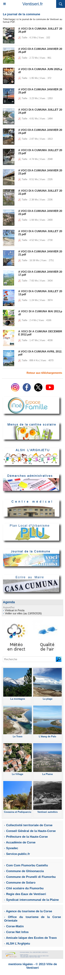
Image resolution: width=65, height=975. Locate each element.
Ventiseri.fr (32, 3)
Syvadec (12, 848)
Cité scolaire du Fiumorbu (25, 888)
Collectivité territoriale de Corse (29, 825)
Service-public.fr (18, 854)
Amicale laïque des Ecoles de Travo (31, 938)
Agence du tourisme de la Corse (29, 911)
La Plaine (47, 774)
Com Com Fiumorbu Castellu (27, 865)
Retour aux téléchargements (44, 372)
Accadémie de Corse (20, 842)
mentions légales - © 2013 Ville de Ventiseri (32, 965)
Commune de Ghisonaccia (25, 871)
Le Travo (17, 736)
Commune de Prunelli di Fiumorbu (31, 877)
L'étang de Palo (47, 736)
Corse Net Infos (17, 932)
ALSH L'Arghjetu (18, 943)
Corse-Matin (15, 926)
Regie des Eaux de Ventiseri (26, 894)
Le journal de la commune (21, 14)
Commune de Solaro (20, 882)
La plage (47, 699)
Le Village (17, 774)
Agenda (9, 602)
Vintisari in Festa (14, 610)
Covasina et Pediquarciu (17, 812)
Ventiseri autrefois (47, 812)
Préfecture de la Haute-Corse (27, 836)
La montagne (17, 699)
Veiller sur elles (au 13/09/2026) (23, 613)
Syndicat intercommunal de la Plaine (32, 900)
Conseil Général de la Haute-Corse (31, 831)
